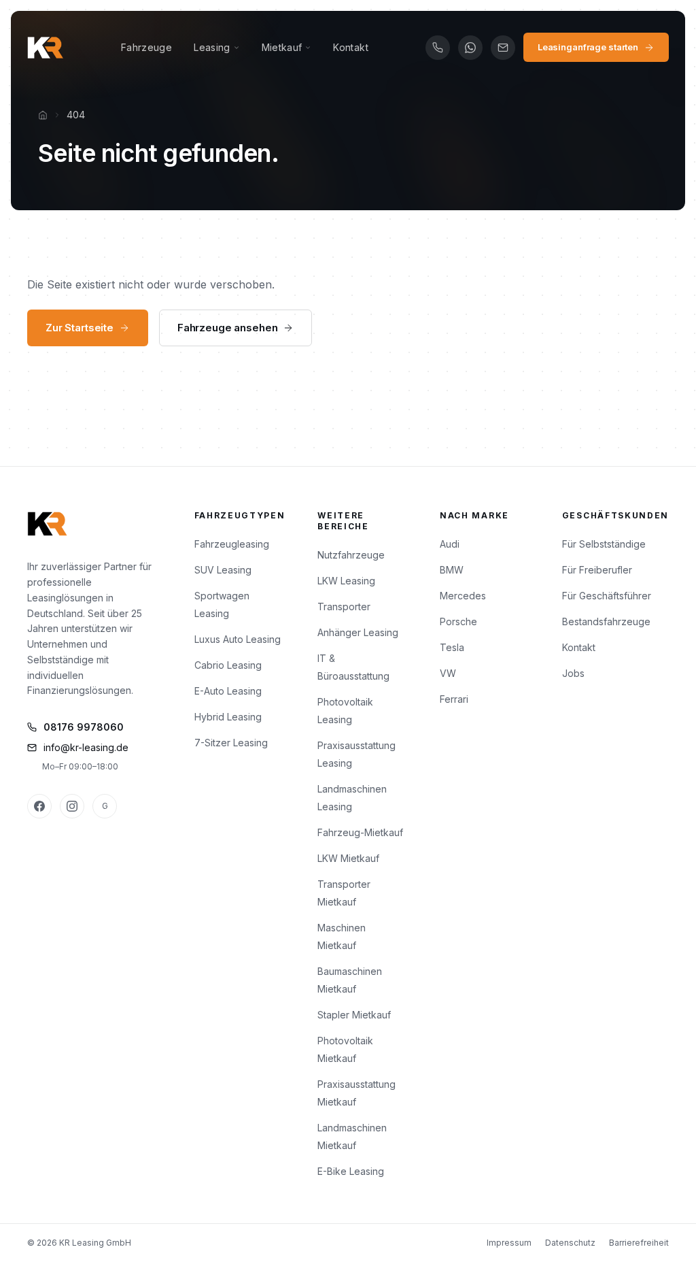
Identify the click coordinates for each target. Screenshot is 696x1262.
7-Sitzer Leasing (231, 742)
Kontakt (350, 47)
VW (448, 673)
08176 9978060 (84, 727)
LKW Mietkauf (348, 858)
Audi (449, 544)
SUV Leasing (222, 570)
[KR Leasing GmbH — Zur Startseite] (45, 47)
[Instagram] (72, 806)
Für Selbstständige (604, 544)
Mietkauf (282, 47)
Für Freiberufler (597, 570)
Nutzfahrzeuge (351, 555)
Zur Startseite (80, 327)
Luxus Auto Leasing (237, 639)
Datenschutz (570, 1243)
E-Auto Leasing (228, 691)
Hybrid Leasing (228, 717)
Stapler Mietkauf (354, 1014)
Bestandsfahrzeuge (606, 621)
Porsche (458, 621)
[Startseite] (43, 115)
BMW (452, 570)
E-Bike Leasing (350, 1171)
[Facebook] (39, 806)
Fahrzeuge (146, 47)
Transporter (343, 606)
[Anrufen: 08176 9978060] (437, 47)
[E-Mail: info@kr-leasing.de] (503, 47)
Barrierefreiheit (639, 1243)
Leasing (212, 47)
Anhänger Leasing (357, 632)
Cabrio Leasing (228, 665)
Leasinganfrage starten (588, 46)
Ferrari (454, 699)
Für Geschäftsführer (606, 595)
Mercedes (463, 595)
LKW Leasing (346, 580)
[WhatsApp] (470, 47)
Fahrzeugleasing (231, 544)
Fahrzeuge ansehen (227, 327)
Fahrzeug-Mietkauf (360, 832)
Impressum (509, 1243)
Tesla (452, 647)
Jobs (573, 673)
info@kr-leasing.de (86, 747)
